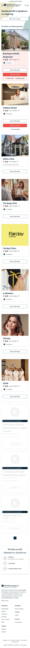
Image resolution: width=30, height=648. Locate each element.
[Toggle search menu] (25, 5)
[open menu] (2, 5)
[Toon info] (19, 59)
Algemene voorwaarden (14, 645)
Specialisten (4, 614)
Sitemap (5, 645)
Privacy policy (23, 645)
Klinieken (3, 611)
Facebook (3, 631)
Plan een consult (15, 74)
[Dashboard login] (28, 5)
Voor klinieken (18, 622)
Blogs (2, 622)
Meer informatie (15, 70)
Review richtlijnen (19, 608)
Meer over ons (4, 600)
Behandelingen (4, 608)
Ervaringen (4, 616)
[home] (12, 5)
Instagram (3, 629)
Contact (17, 615)
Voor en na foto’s (5, 619)
